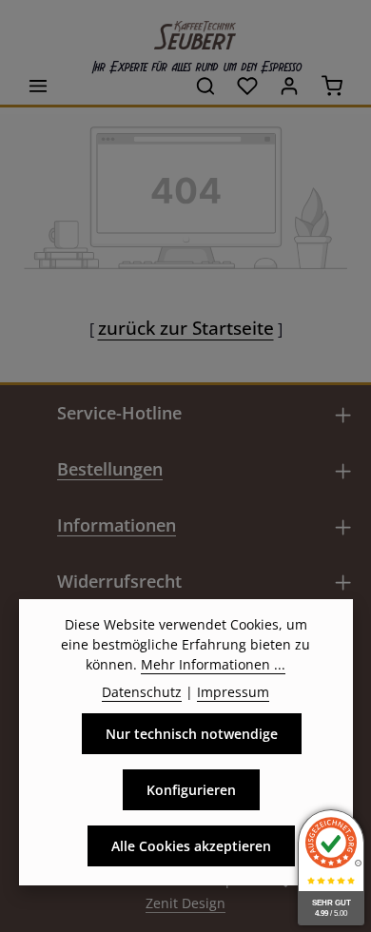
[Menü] (38, 86)
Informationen (116, 525)
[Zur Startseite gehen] (185, 30)
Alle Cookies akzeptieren (191, 846)
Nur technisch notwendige (192, 734)
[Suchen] (205, 86)
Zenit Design (185, 903)
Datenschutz (142, 692)
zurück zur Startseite (186, 327)
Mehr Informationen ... (213, 664)
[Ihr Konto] (289, 86)
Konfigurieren (191, 790)
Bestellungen (110, 468)
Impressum (233, 692)
